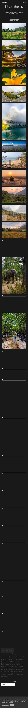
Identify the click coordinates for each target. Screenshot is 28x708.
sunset (19, 671)
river (19, 669)
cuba (3, 661)
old (24, 667)
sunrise (15, 671)
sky (2, 671)
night (17, 667)
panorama (4, 669)
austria (17, 657)
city (7, 659)
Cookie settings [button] (5, 705)
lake (18, 661)
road (22, 669)
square (8, 671)
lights (11, 664)
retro (17, 669)
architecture (10, 657)
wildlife (3, 676)
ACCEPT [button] (12, 705)
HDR (15, 661)
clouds (15, 659)
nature (13, 667)
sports (5, 671)
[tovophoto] (14, 9)
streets (11, 671)
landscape (5, 664)
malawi (19, 664)
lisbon (14, 664)
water (18, 674)
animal (3, 657)
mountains (5, 667)
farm (6, 661)
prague (13, 669)
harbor (11, 661)
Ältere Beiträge (7, 650)
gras (8, 661)
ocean (21, 667)
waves (22, 674)
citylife (11, 659)
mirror (23, 664)
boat (2, 659)
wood (7, 676)
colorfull (21, 659)
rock (24, 669)
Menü (5, 2)
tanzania (4, 674)
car (5, 659)
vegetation (11, 674)
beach (22, 657)
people (10, 669)
